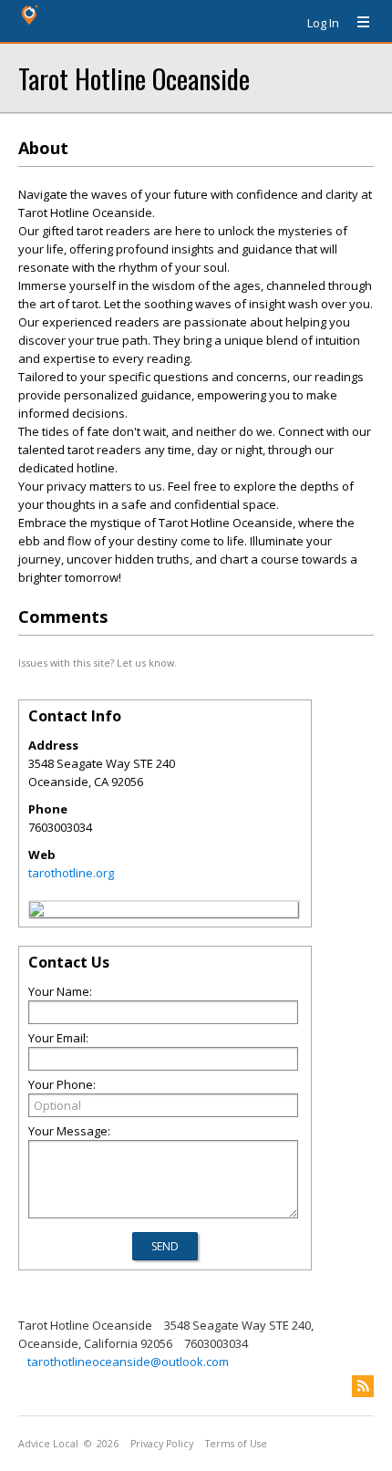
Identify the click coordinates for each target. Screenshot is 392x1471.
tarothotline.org (71, 873)
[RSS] (363, 1386)
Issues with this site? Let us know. (97, 662)
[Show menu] (356, 23)
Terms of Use (236, 1443)
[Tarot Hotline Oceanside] (36, 912)
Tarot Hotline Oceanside (134, 78)
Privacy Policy (161, 1443)
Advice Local (48, 1443)
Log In (323, 23)
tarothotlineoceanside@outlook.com (128, 1361)
